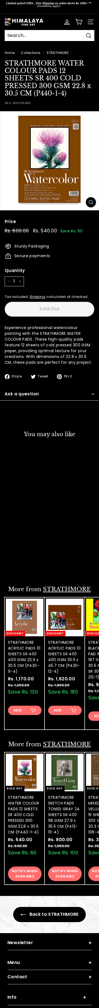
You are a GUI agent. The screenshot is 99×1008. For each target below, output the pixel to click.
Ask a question (22, 394)
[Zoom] (91, 202)
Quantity (15, 270)
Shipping (37, 297)
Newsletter (49, 942)
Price (10, 221)
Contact (49, 977)
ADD (17, 710)
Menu (49, 962)
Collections (30, 53)
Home (10, 53)
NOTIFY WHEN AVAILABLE (25, 563)
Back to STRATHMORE (53, 914)
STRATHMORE (58, 53)
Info (46, 997)
